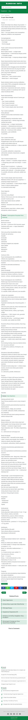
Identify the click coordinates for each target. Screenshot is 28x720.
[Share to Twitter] (12, 588)
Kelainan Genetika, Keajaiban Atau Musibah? (13, 616)
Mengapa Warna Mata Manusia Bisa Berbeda (12, 704)
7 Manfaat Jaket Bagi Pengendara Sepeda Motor (13, 694)
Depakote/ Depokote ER (10, 612)
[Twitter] (11, 714)
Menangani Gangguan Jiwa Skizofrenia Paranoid (11, 622)
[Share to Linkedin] (20, 588)
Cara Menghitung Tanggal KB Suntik (11, 690)
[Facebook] (8, 714)
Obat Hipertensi (11, 396)
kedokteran (5, 583)
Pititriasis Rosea (7, 608)
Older (24, 592)
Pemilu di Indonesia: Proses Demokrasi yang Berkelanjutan (13, 677)
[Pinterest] (14, 714)
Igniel (16, 718)
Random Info (14, 3)
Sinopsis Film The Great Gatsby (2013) (9, 674)
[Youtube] (20, 714)
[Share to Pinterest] (16, 588)
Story (10, 11)
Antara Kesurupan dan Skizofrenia (13, 604)
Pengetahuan (4, 11)
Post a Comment (12, 19)
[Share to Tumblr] (25, 588)
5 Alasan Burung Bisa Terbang (9, 697)
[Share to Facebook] (3, 588)
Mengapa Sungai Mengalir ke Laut (8, 684)
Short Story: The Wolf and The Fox (11, 700)
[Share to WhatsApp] (7, 588)
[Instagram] (17, 714)
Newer (3, 592)
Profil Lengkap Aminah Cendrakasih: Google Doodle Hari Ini (13, 681)
